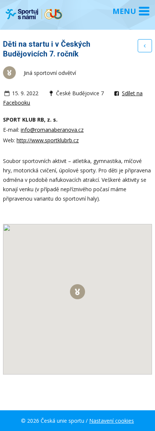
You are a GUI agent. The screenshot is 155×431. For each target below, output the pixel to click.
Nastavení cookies (111, 420)
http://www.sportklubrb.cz (48, 140)
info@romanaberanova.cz (52, 129)
